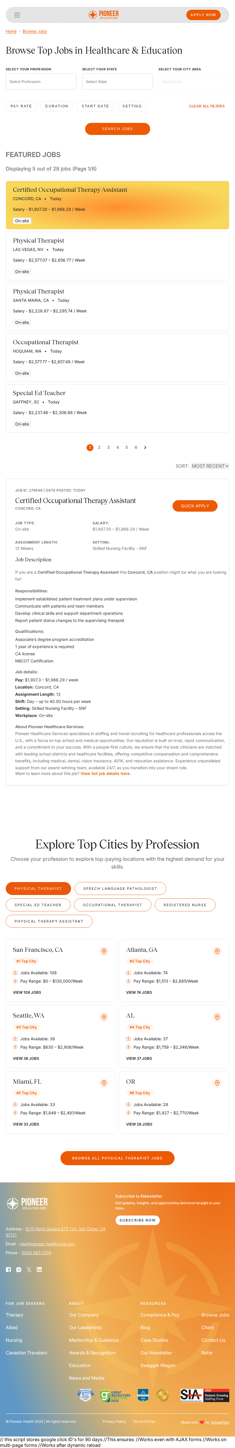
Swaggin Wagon (157, 1365)
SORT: (182, 466)
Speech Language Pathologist (120, 888)
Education (80, 1365)
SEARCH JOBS (117, 129)
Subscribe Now (138, 1220)
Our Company (84, 1314)
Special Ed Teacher (38, 905)
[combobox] (41, 81)
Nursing (14, 1340)
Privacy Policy (114, 1421)
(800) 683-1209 (36, 1252)
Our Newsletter (156, 1352)
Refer (207, 1352)
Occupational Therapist (112, 905)
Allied (12, 1327)
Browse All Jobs (117, 1158)
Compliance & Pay (159, 1314)
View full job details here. (106, 773)
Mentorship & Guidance (94, 1340)
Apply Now (203, 15)
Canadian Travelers (26, 1352)
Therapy (14, 1314)
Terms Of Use (144, 1421)
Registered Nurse (185, 905)
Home (11, 31)
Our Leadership (85, 1327)
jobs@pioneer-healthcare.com (47, 1243)
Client (207, 1327)
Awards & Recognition (92, 1352)
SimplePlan (220, 1422)
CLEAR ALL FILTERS (207, 106)
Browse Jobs (35, 31)
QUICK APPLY (195, 505)
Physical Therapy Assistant (49, 921)
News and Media (87, 1378)
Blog (145, 1327)
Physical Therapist (38, 888)
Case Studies (154, 1340)
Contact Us (213, 1340)
